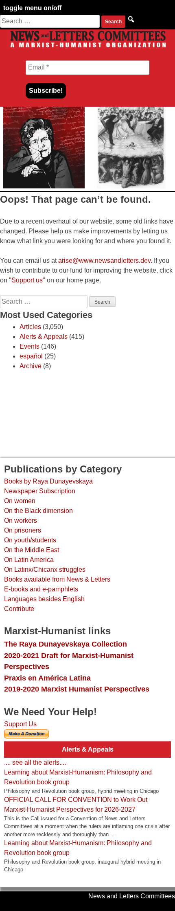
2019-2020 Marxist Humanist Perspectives (76, 689)
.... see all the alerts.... (35, 762)
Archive (31, 366)
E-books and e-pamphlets (41, 589)
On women (19, 500)
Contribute (19, 608)
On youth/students (30, 540)
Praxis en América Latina (47, 678)
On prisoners (22, 530)
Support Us (20, 724)
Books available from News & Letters (57, 579)
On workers (20, 520)
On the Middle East (31, 549)
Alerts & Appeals (44, 336)
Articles (30, 326)
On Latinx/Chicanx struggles (44, 569)
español (31, 356)
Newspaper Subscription (39, 491)
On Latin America (29, 559)
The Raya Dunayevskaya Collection (65, 644)
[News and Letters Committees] (87, 47)
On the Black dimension (38, 510)
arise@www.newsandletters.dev (104, 260)
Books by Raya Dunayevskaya (48, 481)
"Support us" (27, 280)
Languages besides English (44, 598)
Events (29, 346)
